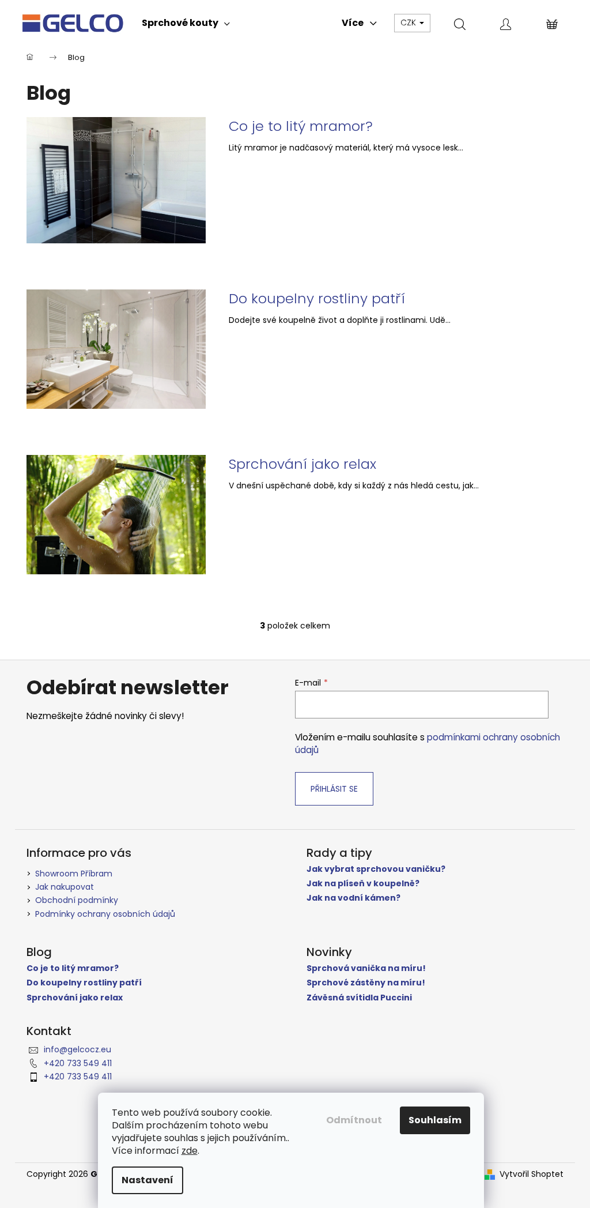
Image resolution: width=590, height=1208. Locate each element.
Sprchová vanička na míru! (366, 968)
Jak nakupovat (64, 887)
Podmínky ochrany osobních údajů (105, 914)
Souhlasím (435, 1120)
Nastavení (147, 1180)
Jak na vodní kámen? (353, 898)
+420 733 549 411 (78, 1063)
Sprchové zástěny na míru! (366, 983)
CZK (409, 22)
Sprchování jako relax (302, 464)
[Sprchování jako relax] (116, 514)
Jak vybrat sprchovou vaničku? (376, 869)
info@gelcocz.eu (77, 1049)
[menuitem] (185, 23)
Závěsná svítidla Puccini (359, 998)
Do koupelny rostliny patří (317, 298)
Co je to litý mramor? (301, 126)
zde (189, 1150)
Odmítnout (354, 1120)
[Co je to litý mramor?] (116, 179)
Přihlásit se (334, 789)
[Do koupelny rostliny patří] (116, 348)
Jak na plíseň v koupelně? (363, 883)
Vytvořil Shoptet (531, 1174)
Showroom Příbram (73, 873)
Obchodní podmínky (76, 900)
